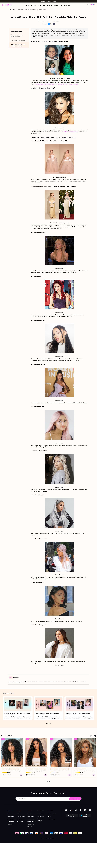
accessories (20, 821)
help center (10, 814)
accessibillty (10, 824)
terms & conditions (52, 814)
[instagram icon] (85, 810)
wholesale (29, 826)
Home (10, 9)
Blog (14, 9)
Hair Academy (30, 819)
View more (48, 723)
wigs (18, 814)
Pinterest (55, 78)
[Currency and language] (94, 4)
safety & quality (51, 819)
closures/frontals (21, 816)
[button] (91, 736)
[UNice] (7, 5)
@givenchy (66, 223)
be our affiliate (41, 814)
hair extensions (20, 819)
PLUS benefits (30, 824)
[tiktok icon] (71, 810)
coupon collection (31, 821)
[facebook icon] (80, 810)
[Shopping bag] (88, 4)
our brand (29, 814)
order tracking (10, 816)
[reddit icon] (76, 810)
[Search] (85, 5)
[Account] (91, 5)
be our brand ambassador (41, 817)
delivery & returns (11, 819)
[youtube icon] (66, 810)
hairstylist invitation (40, 821)
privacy (49, 816)
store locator (30, 816)
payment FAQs (10, 821)
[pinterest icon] (90, 810)
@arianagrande (61, 177)
